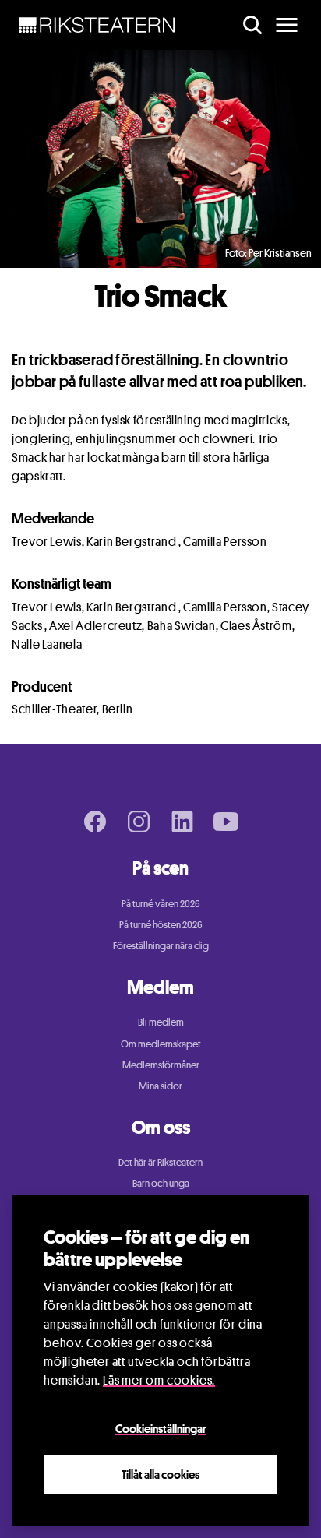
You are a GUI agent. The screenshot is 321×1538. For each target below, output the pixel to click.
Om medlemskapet (161, 1043)
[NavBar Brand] (97, 25)
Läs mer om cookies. (159, 1380)
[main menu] (286, 24)
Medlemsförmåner (160, 1065)
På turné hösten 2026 (161, 924)
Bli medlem (161, 1022)
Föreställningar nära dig (161, 945)
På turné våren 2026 (161, 903)
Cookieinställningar (160, 1428)
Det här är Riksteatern (160, 1162)
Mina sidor (160, 1086)
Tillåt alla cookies (160, 1474)
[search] (252, 24)
